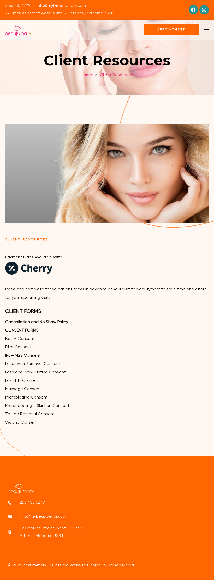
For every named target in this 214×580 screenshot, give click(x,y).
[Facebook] (193, 9)
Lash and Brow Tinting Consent (35, 372)
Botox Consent (20, 339)
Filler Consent (18, 347)
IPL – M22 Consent (23, 355)
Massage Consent (23, 389)
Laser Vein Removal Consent (33, 364)
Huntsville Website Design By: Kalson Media (92, 565)
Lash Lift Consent (22, 381)
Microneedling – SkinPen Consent (37, 406)
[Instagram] (204, 9)
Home (86, 75)
